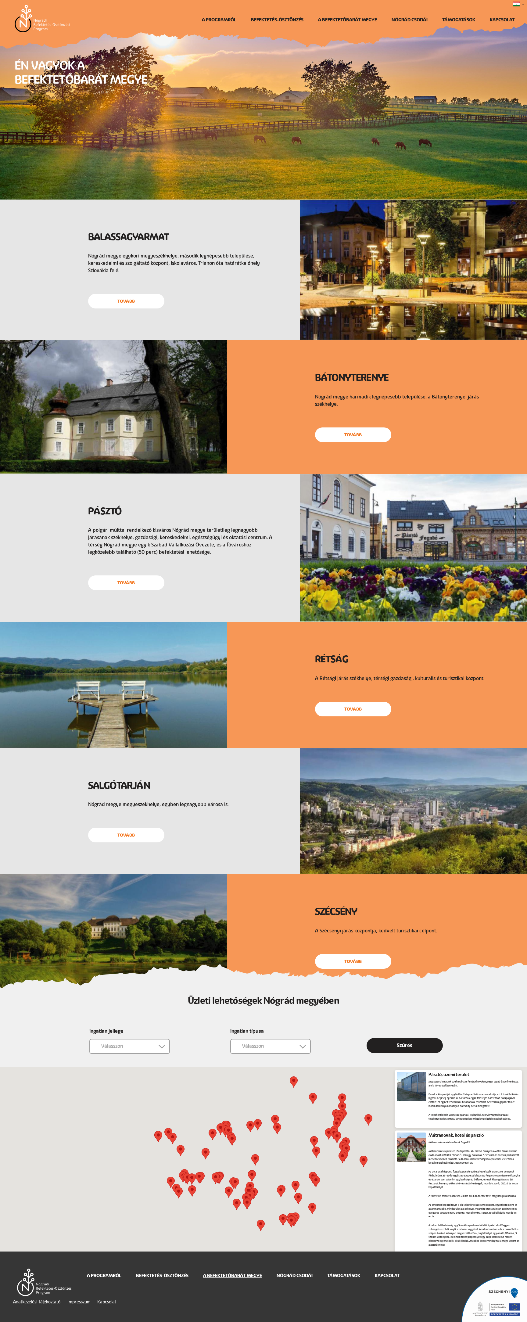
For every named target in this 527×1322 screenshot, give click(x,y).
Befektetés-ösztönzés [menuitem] (277, 20)
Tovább (126, 301)
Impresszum (79, 1302)
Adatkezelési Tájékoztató (36, 1302)
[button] (342, 1099)
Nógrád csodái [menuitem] (410, 20)
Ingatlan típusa (247, 1031)
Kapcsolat (106, 1302)
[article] (458, 1099)
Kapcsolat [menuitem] (502, 20)
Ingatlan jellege (106, 1031)
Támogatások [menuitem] (458, 20)
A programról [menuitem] (219, 20)
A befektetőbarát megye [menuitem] (347, 20)
